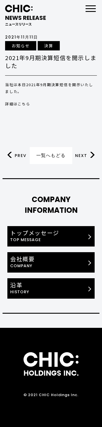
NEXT (81, 155)
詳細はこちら (17, 104)
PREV (21, 155)
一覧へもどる (51, 155)
